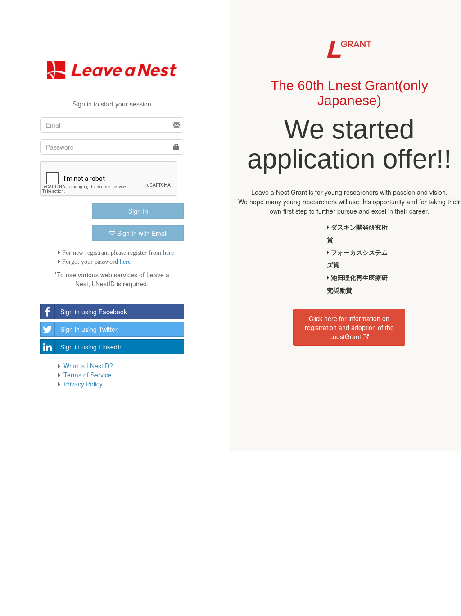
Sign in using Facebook (93, 311)
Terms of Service (87, 374)
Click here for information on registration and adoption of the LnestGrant (349, 327)
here (168, 252)
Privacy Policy (83, 383)
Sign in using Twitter (89, 329)
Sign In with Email (141, 233)
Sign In (138, 211)
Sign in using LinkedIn (91, 346)
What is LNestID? (88, 365)
